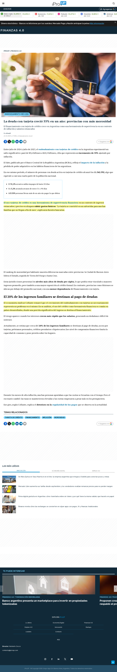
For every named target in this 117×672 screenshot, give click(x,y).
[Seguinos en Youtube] (72, 659)
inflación (47, 417)
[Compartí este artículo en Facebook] (5, 141)
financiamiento (33, 417)
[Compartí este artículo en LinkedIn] (17, 141)
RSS (58, 640)
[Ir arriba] (113, 662)
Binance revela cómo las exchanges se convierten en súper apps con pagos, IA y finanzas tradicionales (58, 506)
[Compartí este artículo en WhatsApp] (13, 141)
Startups (88, 627)
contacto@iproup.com (10, 650)
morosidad (59, 417)
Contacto (58, 632)
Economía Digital (58, 623)
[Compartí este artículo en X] (9, 141)
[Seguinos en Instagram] (45, 659)
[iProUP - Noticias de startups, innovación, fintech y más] (58, 3)
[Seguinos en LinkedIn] (58, 659)
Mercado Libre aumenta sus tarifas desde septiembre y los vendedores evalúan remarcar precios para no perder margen (65, 486)
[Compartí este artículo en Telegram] (21, 141)
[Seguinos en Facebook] (52, 659)
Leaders (28, 632)
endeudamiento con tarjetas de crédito (58, 149)
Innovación (58, 627)
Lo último (28, 623)
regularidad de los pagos (64, 404)
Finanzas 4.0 (88, 623)
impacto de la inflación (93, 162)
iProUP (8, 133)
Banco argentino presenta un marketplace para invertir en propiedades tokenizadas (44, 602)
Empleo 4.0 (28, 627)
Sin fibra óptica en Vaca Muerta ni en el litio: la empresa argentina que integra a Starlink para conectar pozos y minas (63, 477)
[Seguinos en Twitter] (65, 659)
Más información (97, 23)
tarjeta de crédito (14, 417)
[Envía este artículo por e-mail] (25, 141)
